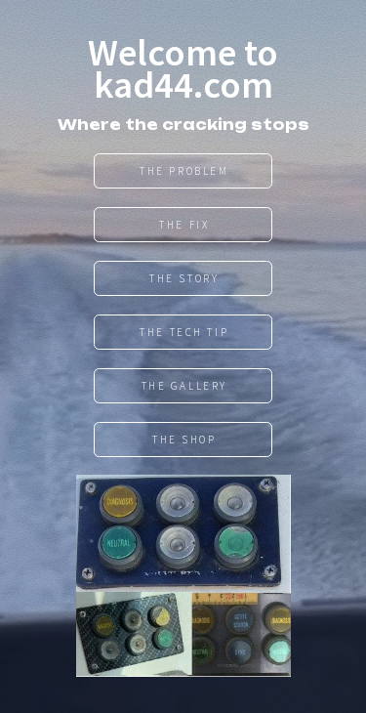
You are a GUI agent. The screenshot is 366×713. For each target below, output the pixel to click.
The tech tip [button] (184, 332)
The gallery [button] (184, 386)
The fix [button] (184, 224)
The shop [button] (184, 439)
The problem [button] (184, 171)
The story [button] (184, 278)
